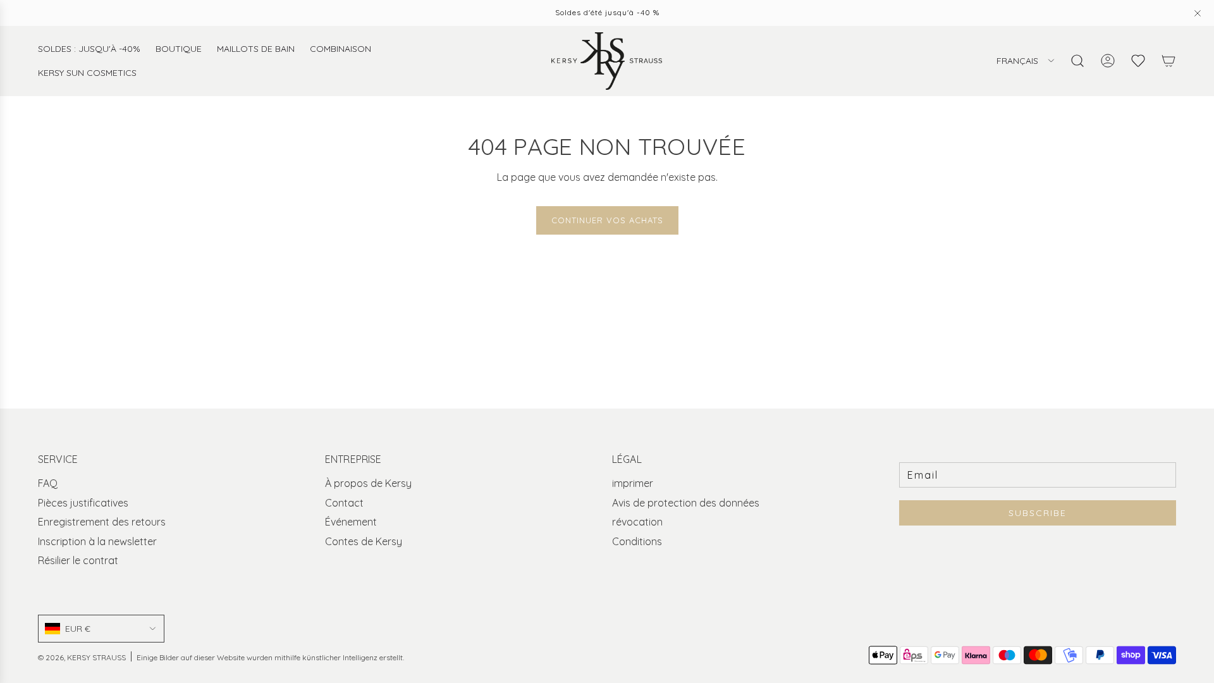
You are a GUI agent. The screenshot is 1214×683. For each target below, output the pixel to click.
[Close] (1197, 13)
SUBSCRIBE (1038, 513)
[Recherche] (1077, 61)
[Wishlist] (1138, 61)
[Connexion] (1108, 61)
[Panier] (1168, 61)
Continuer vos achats (607, 220)
